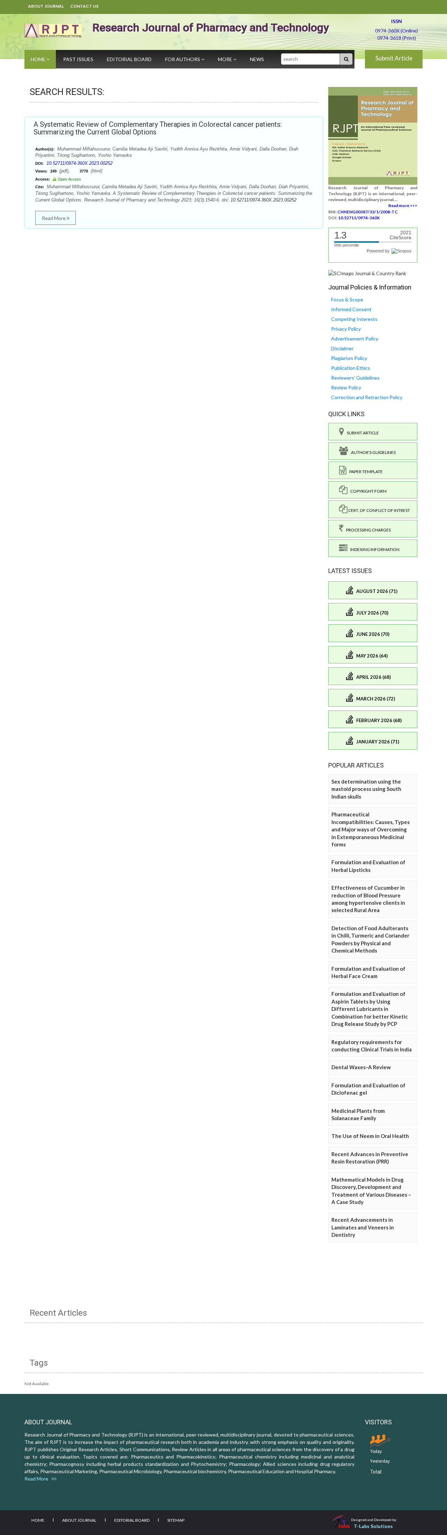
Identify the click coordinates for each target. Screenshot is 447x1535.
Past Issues (78, 59)
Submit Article (393, 58)
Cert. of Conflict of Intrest (378, 510)
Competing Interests (354, 319)
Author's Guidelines (372, 452)
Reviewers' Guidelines (355, 378)
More (225, 59)
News (257, 59)
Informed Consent (351, 309)
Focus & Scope (347, 299)
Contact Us (84, 6)
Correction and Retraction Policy (366, 397)
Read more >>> (402, 205)
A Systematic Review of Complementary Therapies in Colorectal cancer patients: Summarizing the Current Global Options (158, 128)
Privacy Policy (346, 329)
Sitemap (175, 1520)
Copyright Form (367, 491)
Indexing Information (373, 549)
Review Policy (346, 387)
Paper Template (364, 471)
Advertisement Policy (354, 338)
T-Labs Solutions (373, 1526)
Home (38, 59)
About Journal (46, 6)
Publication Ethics (350, 368)
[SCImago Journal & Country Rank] (367, 273)
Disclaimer (342, 348)
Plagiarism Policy (349, 358)
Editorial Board (129, 59)
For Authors (183, 59)
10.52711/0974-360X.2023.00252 (79, 163)
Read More (54, 218)
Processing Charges (367, 530)
